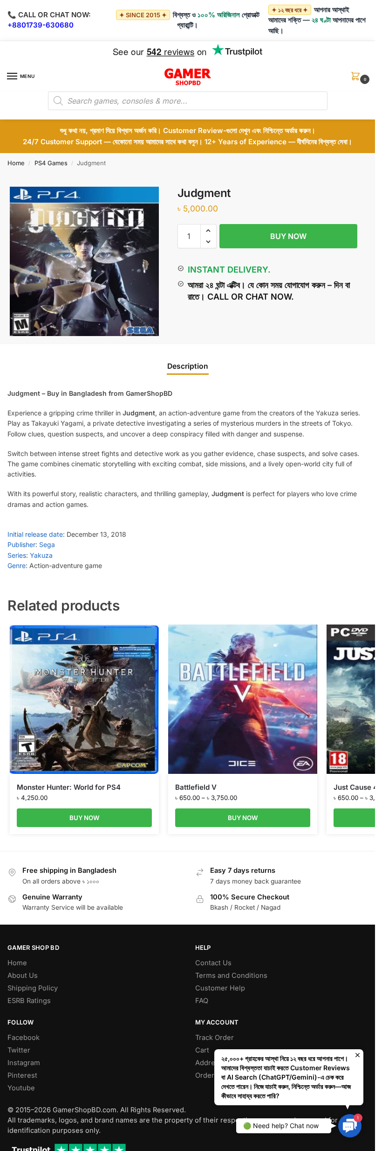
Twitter (18, 1050)
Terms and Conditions (231, 975)
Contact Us (213, 963)
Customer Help (220, 988)
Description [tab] (187, 366)
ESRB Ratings (29, 1001)
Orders (206, 1075)
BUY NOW (288, 236)
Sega (47, 544)
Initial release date (35, 534)
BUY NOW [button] (84, 817)
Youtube (21, 1088)
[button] (357, 79)
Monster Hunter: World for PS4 (69, 787)
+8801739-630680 (40, 25)
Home (16, 163)
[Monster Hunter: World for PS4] (84, 699)
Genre (16, 565)
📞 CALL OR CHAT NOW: (49, 14)
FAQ (201, 1001)
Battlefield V (196, 787)
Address (209, 1063)
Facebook (23, 1037)
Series (16, 555)
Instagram (23, 1063)
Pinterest (22, 1075)
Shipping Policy (32, 988)
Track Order (214, 1037)
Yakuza (41, 555)
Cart (202, 1050)
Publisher (21, 544)
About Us (22, 975)
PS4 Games (51, 163)
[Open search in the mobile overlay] (187, 100)
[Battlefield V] (242, 699)
